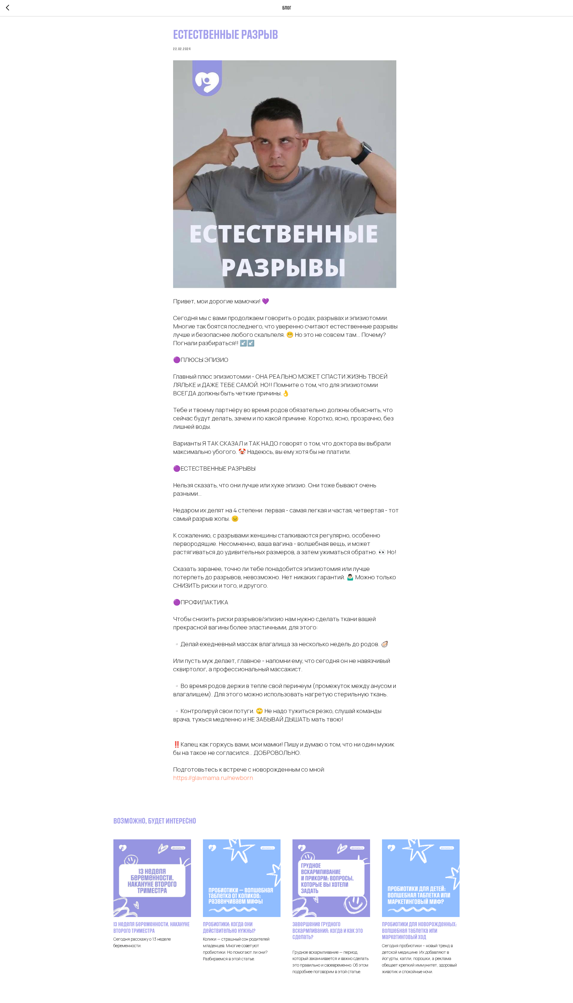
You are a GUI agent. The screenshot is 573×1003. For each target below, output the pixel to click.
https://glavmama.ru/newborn (213, 778)
